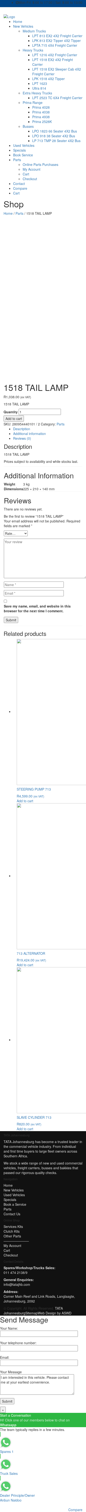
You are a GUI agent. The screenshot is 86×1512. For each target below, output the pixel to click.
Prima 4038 (41, 112)
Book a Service (15, 1204)
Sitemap (31, 1313)
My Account (31, 169)
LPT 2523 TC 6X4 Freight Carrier (57, 97)
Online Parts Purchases (40, 164)
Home (17, 21)
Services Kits (13, 1226)
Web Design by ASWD (54, 1313)
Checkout (30, 178)
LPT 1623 (39, 83)
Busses (28, 126)
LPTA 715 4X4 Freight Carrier (54, 45)
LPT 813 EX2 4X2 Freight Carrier (57, 35)
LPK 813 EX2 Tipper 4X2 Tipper (56, 40)
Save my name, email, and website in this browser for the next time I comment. (37, 608)
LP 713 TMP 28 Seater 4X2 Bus (56, 140)
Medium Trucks (34, 31)
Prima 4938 (41, 116)
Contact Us (12, 1213)
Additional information (29, 433)
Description (21, 428)
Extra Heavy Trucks (37, 93)
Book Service (23, 155)
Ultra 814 (39, 88)
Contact (19, 183)
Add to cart (13, 418)
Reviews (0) (22, 438)
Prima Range (33, 102)
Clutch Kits (12, 1231)
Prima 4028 (41, 107)
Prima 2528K (42, 121)
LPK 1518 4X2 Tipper (48, 78)
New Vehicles (23, 26)
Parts (17, 159)
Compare (20, 188)
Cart (26, 174)
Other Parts (12, 1236)
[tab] (47, 428)
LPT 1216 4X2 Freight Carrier (54, 54)
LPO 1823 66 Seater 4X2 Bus (54, 131)
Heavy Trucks (33, 50)
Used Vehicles (23, 145)
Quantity (11, 411)
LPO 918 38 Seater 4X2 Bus (53, 135)
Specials (19, 150)
